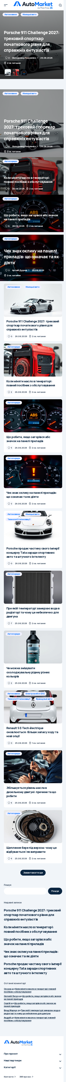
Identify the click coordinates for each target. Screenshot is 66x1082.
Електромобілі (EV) (35, 693)
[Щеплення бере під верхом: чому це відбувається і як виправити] (33, 826)
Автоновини (10, 93)
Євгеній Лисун (11, 996)
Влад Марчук (10, 1010)
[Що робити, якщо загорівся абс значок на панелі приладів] (33, 213)
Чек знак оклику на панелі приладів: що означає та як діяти (31, 953)
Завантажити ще (33, 872)
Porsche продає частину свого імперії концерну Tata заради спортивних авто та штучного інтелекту (33, 968)
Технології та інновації (19, 519)
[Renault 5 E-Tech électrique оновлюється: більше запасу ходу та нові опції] (33, 706)
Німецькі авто (29, 93)
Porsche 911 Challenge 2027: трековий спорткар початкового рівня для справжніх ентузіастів (32, 914)
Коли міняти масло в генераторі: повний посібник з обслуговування (30, 929)
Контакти (9, 1076)
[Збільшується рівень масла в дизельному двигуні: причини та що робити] (33, 766)
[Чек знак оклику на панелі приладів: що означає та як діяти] (33, 258)
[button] (6, 5)
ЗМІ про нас (25, 1076)
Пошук (7, 884)
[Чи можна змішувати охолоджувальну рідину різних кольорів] (33, 647)
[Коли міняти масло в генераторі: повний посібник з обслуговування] (33, 44)
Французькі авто (44, 699)
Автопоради (10, 14)
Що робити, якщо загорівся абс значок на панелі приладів (28, 941)
